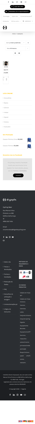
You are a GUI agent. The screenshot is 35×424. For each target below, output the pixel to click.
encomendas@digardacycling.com (14, 229)
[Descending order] (28, 43)
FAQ (5, 289)
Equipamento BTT (25, 332)
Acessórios (7, 98)
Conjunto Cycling (25, 319)
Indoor (6, 112)
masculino (23, 338)
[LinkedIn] (6, 237)
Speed (6, 117)
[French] (22, 421)
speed (22, 355)
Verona (6, 122)
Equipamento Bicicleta (24, 327)
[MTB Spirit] (6, 62)
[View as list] (19, 53)
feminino (22, 335)
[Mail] (3, 240)
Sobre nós (7, 262)
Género (6, 108)
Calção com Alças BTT (25, 294)
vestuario (23, 362)
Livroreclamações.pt (9, 304)
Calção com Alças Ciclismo (25, 300)
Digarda (22, 322)
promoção (23, 349)
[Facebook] (3, 237)
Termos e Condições (20, 171)
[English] (19, 421)
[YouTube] (13, 237)
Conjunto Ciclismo (25, 315)
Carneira (22, 305)
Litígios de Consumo (7, 310)
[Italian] (27, 421)
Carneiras (23, 308)
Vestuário (7, 127)
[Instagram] (9, 237)
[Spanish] (32, 421)
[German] (24, 421)
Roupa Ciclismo (24, 352)
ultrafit (28, 355)
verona (22, 359)
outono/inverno (24, 342)
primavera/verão (25, 345)
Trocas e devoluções (8, 268)
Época (6, 103)
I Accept (18, 175)
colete (22, 312)
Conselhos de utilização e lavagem (8, 296)
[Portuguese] (29, 421)
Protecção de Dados (8, 283)
